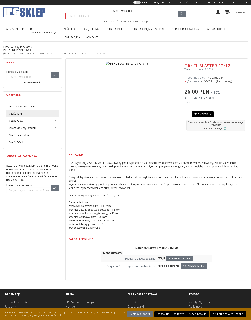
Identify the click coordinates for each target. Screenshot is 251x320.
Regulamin (10, 306)
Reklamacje (195, 306)
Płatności (133, 302)
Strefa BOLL (116, 29)
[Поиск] (182, 14)
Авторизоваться (217, 2)
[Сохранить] (55, 188)
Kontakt (70, 306)
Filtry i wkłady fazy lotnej (69, 53)
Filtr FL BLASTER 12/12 (99, 53)
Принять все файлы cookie (228, 314)
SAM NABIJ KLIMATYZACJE (134, 21)
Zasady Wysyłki (136, 306)
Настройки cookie (140, 314)
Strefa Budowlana (186, 29)
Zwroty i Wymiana (199, 302)
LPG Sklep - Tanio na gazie (81, 302)
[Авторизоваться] (218, 11)
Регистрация (239, 2)
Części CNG (92, 29)
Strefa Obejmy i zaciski (148, 29)
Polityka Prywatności (16, 302)
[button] (184, 2)
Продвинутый (111, 21)
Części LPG (69, 29)
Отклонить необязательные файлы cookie (181, 314)
